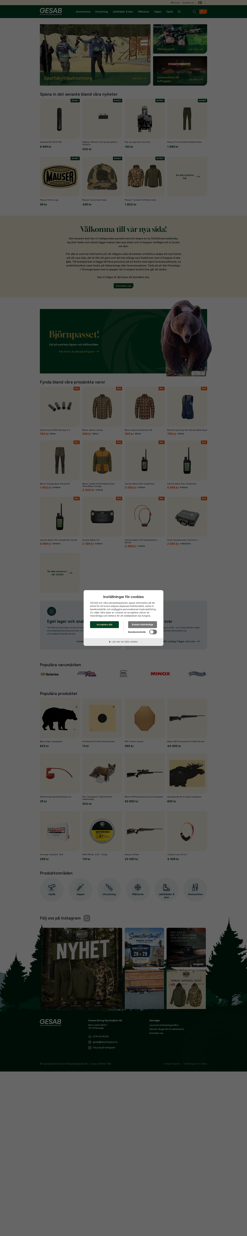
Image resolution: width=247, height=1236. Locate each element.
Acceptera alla (104, 624)
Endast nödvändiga (142, 624)
